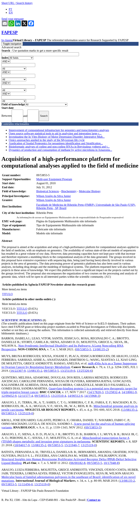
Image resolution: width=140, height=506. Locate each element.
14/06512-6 (75, 396)
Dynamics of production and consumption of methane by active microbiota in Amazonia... (60, 149)
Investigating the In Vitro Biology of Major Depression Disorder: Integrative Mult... (57, 136)
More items (8, 289)
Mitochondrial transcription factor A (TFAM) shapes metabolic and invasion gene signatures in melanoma (65, 439)
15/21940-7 (71, 445)
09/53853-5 (83, 349)
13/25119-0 (67, 370)
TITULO (7, 294)
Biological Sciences (47, 191)
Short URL (7, 3)
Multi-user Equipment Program (54, 179)
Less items (21, 289)
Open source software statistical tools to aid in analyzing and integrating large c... (55, 133)
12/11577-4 (25, 396)
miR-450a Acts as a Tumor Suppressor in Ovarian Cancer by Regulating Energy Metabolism (69, 365)
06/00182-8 (77, 463)
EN (11, 12)
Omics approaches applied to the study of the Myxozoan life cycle (47, 140)
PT (10, 9)
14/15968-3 (91, 396)
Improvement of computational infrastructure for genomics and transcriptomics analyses (59, 130)
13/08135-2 (100, 349)
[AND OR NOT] (5, 61)
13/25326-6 (84, 370)
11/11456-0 (25, 484)
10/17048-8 (111, 463)
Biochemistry (69, 191)
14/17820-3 (96, 392)
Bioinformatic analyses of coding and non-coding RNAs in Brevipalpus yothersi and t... (59, 146)
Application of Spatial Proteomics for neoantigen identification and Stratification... (56, 143)
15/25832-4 (112, 392)
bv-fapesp (7, 40)
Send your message (12, 18)
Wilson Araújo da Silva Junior (53, 196)
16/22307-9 (18, 370)
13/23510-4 (58, 396)
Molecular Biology (90, 191)
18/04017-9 (22, 445)
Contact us (93, 499)
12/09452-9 (9, 396)
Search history (24, 3)
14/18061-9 (129, 392)
